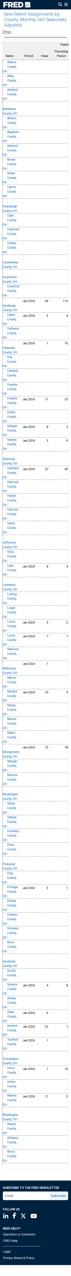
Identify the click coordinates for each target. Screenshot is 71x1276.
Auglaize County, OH (11, 136)
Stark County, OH (10, 1016)
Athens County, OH (10, 122)
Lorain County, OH (10, 626)
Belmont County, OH (10, 150)
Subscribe (58, 1196)
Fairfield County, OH (10, 375)
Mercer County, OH (10, 723)
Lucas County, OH (10, 640)
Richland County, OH (10, 933)
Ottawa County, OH (10, 821)
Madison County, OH (11, 653)
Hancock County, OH (11, 486)
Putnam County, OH (10, 919)
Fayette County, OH (10, 389)
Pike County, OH (10, 877)
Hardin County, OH (10, 500)
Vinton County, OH (10, 1086)
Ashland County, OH (10, 94)
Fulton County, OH (10, 416)
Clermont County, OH (11, 234)
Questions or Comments (19, 1234)
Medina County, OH (10, 696)
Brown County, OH (10, 164)
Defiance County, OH (11, 333)
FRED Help (10, 1241)
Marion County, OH (10, 682)
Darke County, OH (10, 319)
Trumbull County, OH (10, 1044)
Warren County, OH (10, 1100)
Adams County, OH (10, 66)
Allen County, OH (10, 80)
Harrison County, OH (10, 514)
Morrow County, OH (10, 779)
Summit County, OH (10, 1030)
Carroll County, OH (10, 191)
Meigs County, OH (10, 709)
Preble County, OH (10, 905)
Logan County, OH (10, 612)
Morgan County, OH (10, 765)
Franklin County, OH (10, 403)
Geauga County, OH (10, 430)
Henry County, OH (10, 527)
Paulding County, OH (11, 835)
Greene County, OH (10, 444)
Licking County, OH (10, 598)
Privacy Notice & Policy (18, 1258)
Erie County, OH (10, 361)
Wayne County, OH (10, 1128)
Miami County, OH (10, 737)
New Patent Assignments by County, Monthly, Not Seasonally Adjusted (35, 20)
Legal (7, 1251)
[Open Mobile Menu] (66, 5)
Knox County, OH (10, 556)
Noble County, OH (10, 808)
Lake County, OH (10, 570)
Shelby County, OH (10, 1002)
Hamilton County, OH (11, 472)
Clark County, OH (10, 220)
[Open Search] (60, 5)
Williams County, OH (11, 1142)
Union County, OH (10, 1072)
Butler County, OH (10, 178)
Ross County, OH (10, 946)
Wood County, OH (10, 1156)
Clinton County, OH (10, 247)
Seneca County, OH (10, 989)
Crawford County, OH (11, 291)
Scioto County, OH (10, 975)
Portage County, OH (10, 891)
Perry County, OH (10, 849)
